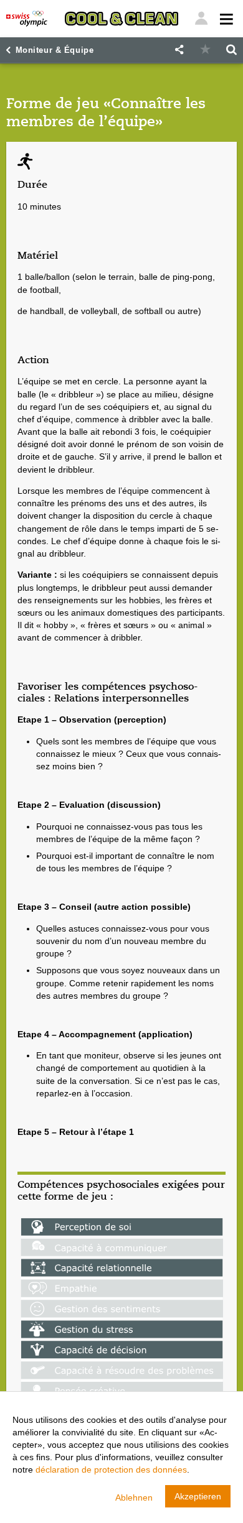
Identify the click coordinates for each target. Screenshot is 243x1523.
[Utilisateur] (225, 18)
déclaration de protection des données (111, 1469)
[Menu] (201, 18)
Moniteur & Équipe (55, 50)
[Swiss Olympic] (26, 18)
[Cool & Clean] (121, 18)
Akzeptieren (197, 1496)
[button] (179, 50)
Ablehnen (134, 1497)
